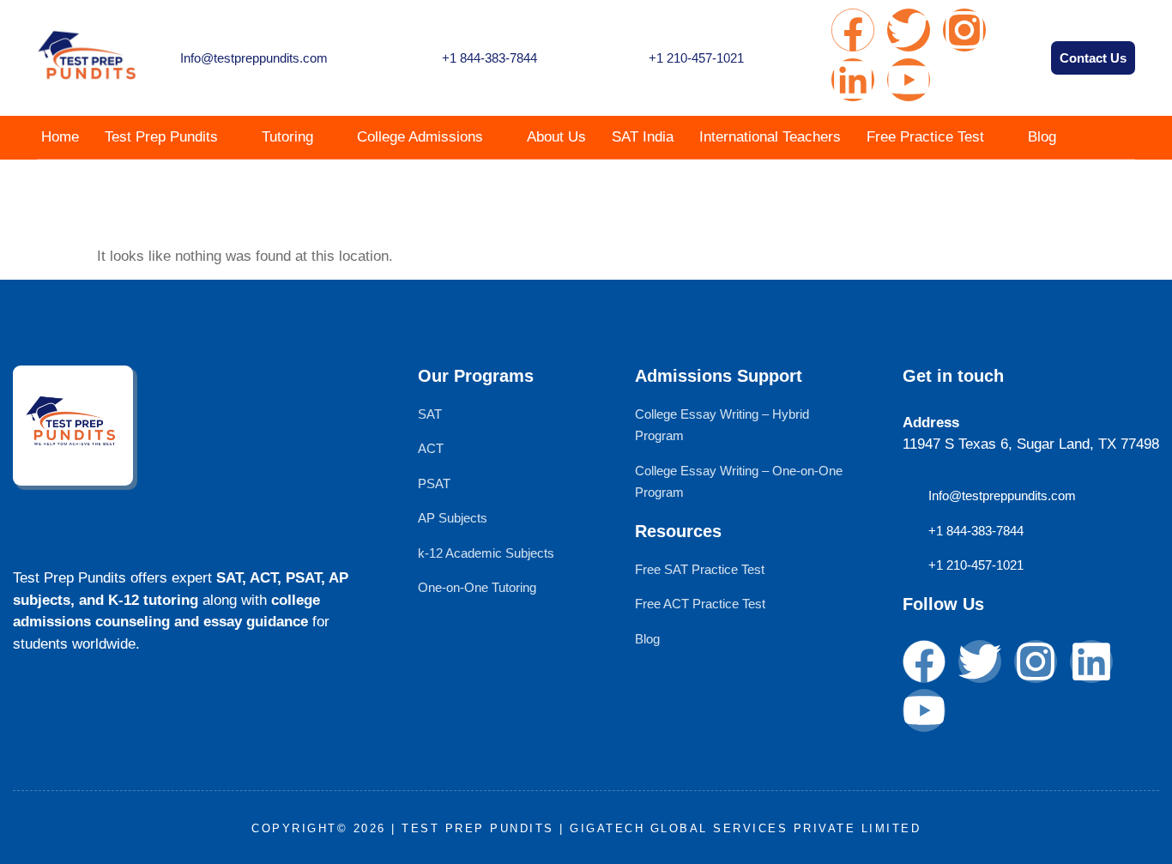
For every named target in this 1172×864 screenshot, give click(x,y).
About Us (556, 137)
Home (60, 137)
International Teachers (770, 137)
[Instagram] (964, 30)
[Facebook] (852, 30)
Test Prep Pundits (161, 137)
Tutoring (287, 137)
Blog (1042, 137)
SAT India (643, 137)
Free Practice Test (925, 137)
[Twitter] (908, 30)
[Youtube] (908, 79)
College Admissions (420, 137)
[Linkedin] (852, 79)
